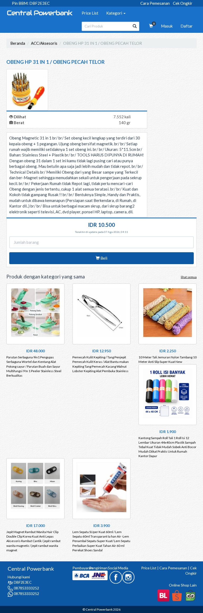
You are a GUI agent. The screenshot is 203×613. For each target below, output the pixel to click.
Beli (103, 258)
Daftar (187, 26)
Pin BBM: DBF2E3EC (31, 3)
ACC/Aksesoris (44, 43)
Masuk (167, 26)
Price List (90, 13)
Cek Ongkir (182, 3)
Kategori (114, 13)
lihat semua (189, 277)
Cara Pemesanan (155, 3)
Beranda (17, 43)
